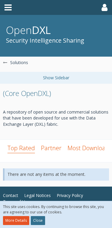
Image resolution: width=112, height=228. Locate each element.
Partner (51, 148)
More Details (16, 220)
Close (38, 220)
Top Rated (21, 148)
